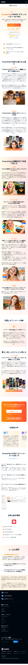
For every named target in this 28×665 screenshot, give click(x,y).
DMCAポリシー (10, 651)
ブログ (2, 623)
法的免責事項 (3, 651)
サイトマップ (23, 653)
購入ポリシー (3, 653)
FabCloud (3, 611)
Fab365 (2, 609)
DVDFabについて (4, 627)
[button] (14, 25)
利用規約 (15, 651)
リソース (3, 617)
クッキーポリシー (16, 653)
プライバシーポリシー (22, 651)
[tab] (12, 12)
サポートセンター (4, 616)
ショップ (3, 608)
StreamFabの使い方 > (13, 458)
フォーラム (3, 621)
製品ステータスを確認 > (14, 37)
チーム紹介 (3, 629)
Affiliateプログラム (5, 631)
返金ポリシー (9, 653)
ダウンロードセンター (5, 606)
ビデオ (2, 619)
